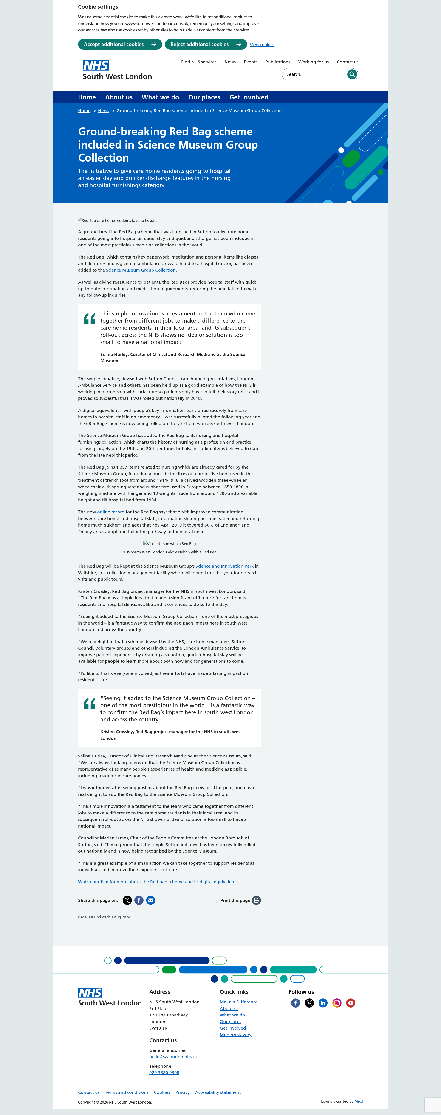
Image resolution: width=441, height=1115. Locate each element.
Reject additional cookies (200, 44)
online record (110, 512)
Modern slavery (236, 1034)
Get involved (249, 97)
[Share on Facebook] (139, 900)
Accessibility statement (218, 1092)
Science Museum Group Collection (141, 270)
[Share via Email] (150, 900)
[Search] (352, 74)
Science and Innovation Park (225, 566)
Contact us (347, 62)
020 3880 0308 (164, 1072)
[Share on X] (127, 900)
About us (119, 97)
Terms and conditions (126, 1092)
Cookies (162, 1092)
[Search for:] (314, 74)
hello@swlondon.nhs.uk (173, 1056)
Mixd (358, 1101)
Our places (204, 97)
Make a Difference (239, 1002)
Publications (278, 62)
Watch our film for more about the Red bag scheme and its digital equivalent (157, 881)
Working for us (313, 62)
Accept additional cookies (114, 44)
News (230, 62)
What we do (160, 97)
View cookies (262, 44)
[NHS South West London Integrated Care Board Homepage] (117, 69)
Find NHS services (198, 62)
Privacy (182, 1092)
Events (250, 62)
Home (87, 97)
